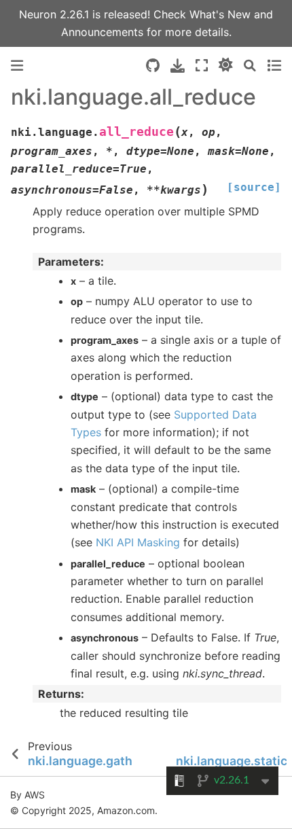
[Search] (249, 65)
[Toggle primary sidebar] (17, 65)
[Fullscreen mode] (201, 65)
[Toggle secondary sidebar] (274, 65)
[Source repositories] (153, 65)
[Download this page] (177, 65)
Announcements (102, 32)
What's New (221, 14)
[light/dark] (225, 65)
